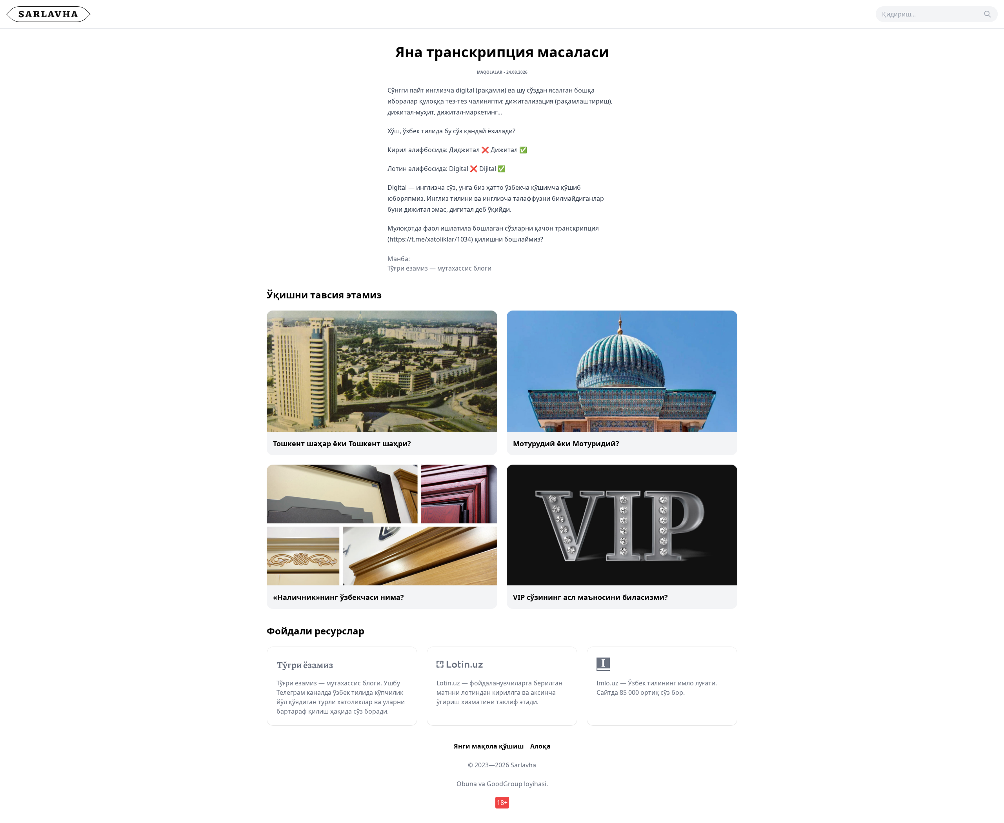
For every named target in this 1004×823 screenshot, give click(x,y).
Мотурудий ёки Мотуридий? (566, 443)
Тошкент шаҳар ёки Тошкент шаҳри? (342, 443)
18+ (502, 802)
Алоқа (540, 746)
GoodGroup (504, 783)
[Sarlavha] (48, 14)
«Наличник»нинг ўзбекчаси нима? (338, 597)
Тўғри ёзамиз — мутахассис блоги (439, 268)
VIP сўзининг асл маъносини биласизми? (590, 597)
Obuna (467, 783)
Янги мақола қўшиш (489, 746)
